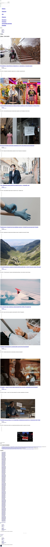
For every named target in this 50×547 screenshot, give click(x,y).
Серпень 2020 (4, 502)
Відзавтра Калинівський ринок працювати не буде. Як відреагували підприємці (17, 145)
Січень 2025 (3, 465)
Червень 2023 (3, 478)
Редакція (4, 21)
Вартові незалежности (31, 18)
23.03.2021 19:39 (4, 68)
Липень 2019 (3, 511)
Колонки (3, 543)
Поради (13, 15)
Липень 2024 (3, 469)
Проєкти (4, 17)
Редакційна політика (7, 23)
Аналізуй (4, 11)
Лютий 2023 (3, 481)
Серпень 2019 (4, 510)
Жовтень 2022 (4, 484)
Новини (3, 67)
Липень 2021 (3, 494)
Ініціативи (10, 15)
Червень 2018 (3, 520)
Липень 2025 (3, 461)
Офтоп (3, 268)
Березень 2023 (4, 480)
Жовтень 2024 (4, 467)
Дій (2, 14)
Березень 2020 (4, 505)
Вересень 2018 (4, 518)
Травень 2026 (3, 454)
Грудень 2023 (3, 474)
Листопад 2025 (4, 458)
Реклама (19, 15)
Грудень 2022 (3, 482)
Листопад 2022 (4, 483)
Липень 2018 (3, 519)
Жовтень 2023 (4, 475)
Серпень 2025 (4, 460)
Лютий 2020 (3, 506)
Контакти (4, 19)
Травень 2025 (3, 462)
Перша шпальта (4, 529)
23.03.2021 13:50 (4, 269)
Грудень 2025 (3, 457)
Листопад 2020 (4, 500)
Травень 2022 (3, 487)
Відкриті (9, 18)
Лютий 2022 (3, 489)
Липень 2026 (3, 452)
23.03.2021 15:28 (4, 187)
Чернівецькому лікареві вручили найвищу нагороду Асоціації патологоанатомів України (19, 227)
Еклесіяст (39, 18)
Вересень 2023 (4, 476)
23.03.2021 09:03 (4, 422)
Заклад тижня (18, 18)
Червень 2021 (3, 495)
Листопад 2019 (4, 508)
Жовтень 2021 (4, 492)
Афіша (4, 15)
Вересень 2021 (4, 493)
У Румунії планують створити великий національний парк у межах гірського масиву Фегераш (20, 266)
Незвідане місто (5, 18)
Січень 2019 (3, 515)
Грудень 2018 (3, 516)
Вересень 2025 (4, 459)
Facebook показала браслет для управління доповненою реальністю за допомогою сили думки (20, 419)
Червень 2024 (3, 470)
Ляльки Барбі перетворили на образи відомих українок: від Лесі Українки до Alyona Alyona (19, 105)
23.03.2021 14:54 (4, 229)
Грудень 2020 (3, 499)
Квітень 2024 (3, 471)
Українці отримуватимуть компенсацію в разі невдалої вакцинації (14, 346)
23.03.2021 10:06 (4, 389)
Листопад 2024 (4, 466)
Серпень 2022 (4, 485)
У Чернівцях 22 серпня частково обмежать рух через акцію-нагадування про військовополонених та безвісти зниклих (17, 447)
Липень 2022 (3, 486)
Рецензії (7, 15)
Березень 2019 (4, 514)
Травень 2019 (3, 512)
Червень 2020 (3, 503)
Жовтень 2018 (4, 517)
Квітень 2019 (3, 513)
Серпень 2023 (4, 477)
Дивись (3, 8)
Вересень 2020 (4, 501)
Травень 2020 (3, 504)
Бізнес (16, 15)
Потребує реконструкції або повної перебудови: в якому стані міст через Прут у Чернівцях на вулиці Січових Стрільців (18, 448)
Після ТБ (36, 18)
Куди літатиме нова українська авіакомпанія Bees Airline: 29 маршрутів (15, 306)
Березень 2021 (4, 497)
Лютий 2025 (3, 464)
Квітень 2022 (3, 488)
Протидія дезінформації (24, 18)
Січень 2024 (3, 473)
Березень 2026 (4, 455)
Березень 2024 (4, 472)
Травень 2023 (3, 479)
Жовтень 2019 (4, 509)
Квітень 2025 (3, 463)
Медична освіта (14, 18)
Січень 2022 (3, 490)
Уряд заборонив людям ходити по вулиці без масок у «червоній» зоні (14, 185)
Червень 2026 (3, 453)
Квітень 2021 (3, 496)
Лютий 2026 (3, 456)
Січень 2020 (3, 507)
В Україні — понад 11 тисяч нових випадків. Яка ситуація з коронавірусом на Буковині (19, 387)
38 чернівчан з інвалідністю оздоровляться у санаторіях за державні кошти (16, 65)
